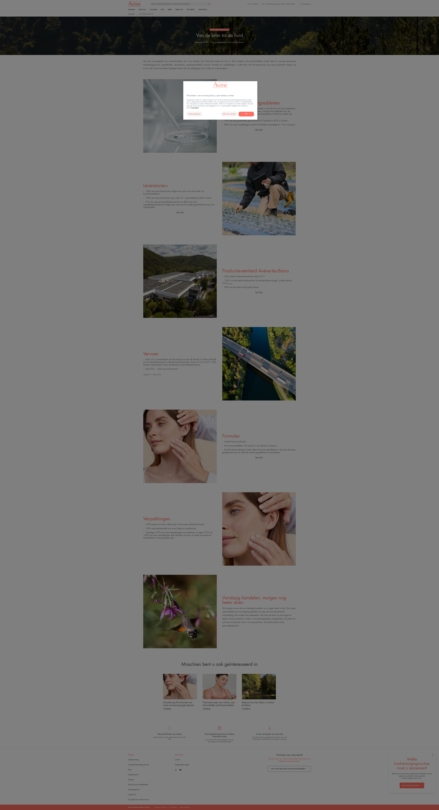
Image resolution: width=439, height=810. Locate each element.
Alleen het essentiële (229, 114)
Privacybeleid (195, 107)
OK (246, 114)
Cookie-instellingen (194, 114)
